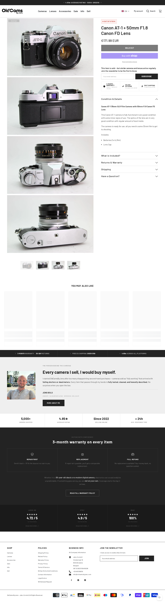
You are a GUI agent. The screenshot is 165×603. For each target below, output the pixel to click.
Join (147, 558)
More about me (53, 403)
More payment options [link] (129, 62)
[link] (18, 336)
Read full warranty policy (82, 493)
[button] (125, 11)
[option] (27, 265)
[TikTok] (85, 580)
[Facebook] (71, 580)
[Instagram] (78, 580)
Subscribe (147, 76)
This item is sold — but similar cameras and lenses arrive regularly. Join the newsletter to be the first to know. (128, 69)
